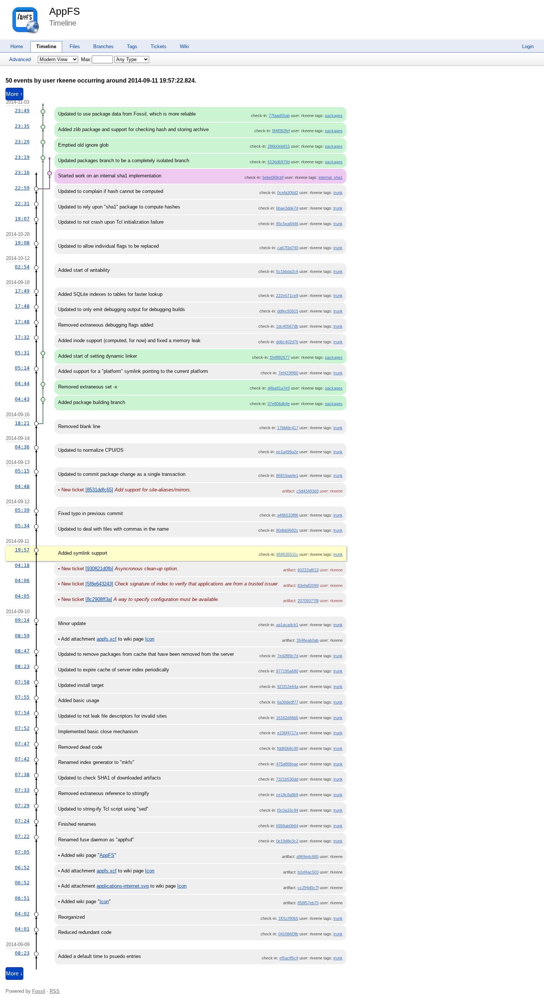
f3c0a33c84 (287, 810)
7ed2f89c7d (287, 656)
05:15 (22, 471)
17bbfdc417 (287, 427)
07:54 (22, 712)
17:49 (22, 291)
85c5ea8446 (287, 223)
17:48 (22, 306)
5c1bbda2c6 (287, 271)
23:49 (22, 110)
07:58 (22, 682)
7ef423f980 (288, 373)
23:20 (22, 141)
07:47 (22, 744)
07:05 (22, 852)
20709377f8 (308, 600)
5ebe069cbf (272, 177)
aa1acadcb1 (287, 624)
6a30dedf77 (287, 702)
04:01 (22, 929)
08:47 (22, 651)
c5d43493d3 (307, 491)
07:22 (22, 836)
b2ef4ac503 (308, 872)
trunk (338, 192)
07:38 (22, 774)
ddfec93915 (287, 311)
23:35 (22, 126)
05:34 (22, 525)
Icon (149, 639)
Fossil (38, 991)
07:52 (22, 728)
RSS (55, 991)
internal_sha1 (331, 177)
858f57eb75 (308, 903)
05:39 (22, 510)
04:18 (22, 565)
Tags (132, 46)
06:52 (22, 867)
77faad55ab (279, 115)
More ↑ (14, 94)
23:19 (22, 157)
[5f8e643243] (99, 584)
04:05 (22, 596)
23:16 (22, 172)
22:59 (22, 188)
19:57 (22, 549)
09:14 (22, 620)
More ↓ (14, 973)
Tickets (159, 46)
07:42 (22, 759)
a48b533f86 (287, 515)
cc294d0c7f (308, 887)
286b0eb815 (279, 146)
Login (528, 46)
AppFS (64, 11)
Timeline (46, 46)
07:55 (22, 697)
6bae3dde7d (287, 208)
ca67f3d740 (287, 248)
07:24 (22, 821)
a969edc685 (307, 856)
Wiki (184, 46)
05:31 (22, 352)
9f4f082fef (281, 130)
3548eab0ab (307, 640)
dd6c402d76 (287, 342)
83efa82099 (308, 585)
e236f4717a (287, 733)
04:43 (22, 399)
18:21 (22, 423)
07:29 (22, 805)
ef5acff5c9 (288, 958)
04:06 (22, 580)
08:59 (22, 635)
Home (16, 46)
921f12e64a (287, 686)
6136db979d (279, 162)
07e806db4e (279, 403)
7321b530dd (287, 779)
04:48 (22, 486)
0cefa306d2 (287, 192)
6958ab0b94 (287, 826)
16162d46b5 (287, 717)
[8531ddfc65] (99, 490)
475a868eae (287, 764)
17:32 (22, 337)
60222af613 (308, 570)
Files (75, 46)
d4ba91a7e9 (279, 388)
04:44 (22, 383)
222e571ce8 (287, 295)
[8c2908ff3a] (98, 599)
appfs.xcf (107, 639)
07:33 (22, 790)
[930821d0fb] (99, 568)
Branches (103, 46)
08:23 (22, 666)
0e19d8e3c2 (287, 841)
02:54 (22, 267)
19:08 (22, 243)
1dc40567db (287, 326)
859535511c (287, 554)
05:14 (22, 368)
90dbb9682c (287, 530)
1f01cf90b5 (288, 918)
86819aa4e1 (287, 475)
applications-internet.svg (123, 886)
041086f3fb (288, 934)
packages (334, 115)
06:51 (22, 898)
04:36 (22, 447)
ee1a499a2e (287, 452)
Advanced (20, 59)
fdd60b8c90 (287, 748)
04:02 (22, 913)
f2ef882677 (280, 357)
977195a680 (287, 671)
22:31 (22, 203)
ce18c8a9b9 (287, 794)
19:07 (22, 218)
